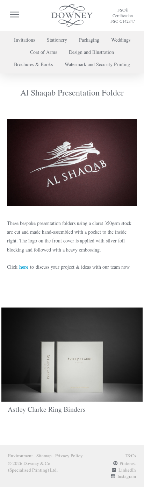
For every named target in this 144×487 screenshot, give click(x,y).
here (23, 266)
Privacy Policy (69, 455)
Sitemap (44, 455)
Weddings (120, 39)
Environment (20, 455)
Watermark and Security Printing (97, 64)
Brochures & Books (33, 64)
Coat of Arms (43, 52)
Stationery (57, 39)
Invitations (24, 39)
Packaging (89, 39)
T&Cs (130, 455)
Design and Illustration (91, 52)
